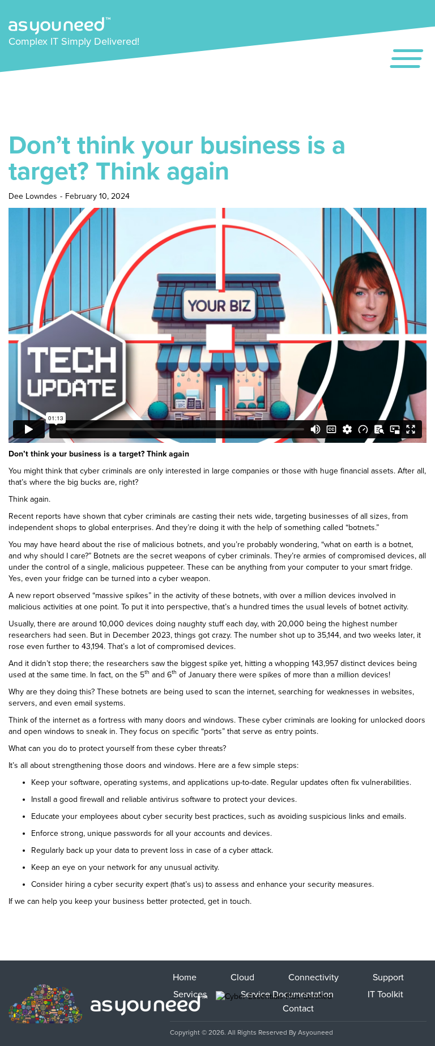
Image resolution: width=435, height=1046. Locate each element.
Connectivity (313, 977)
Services (190, 994)
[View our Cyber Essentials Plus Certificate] (274, 1005)
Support (388, 977)
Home (185, 977)
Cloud (242, 977)
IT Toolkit (385, 994)
